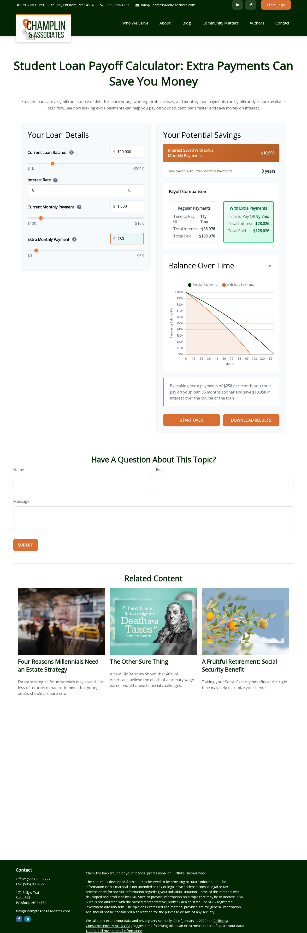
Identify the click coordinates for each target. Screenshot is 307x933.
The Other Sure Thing (139, 661)
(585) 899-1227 (117, 5)
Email (160, 469)
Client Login (276, 5)
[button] (135, 23)
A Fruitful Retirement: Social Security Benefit (239, 665)
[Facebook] (250, 5)
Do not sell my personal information (114, 930)
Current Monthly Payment (54, 207)
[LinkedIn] (237, 5)
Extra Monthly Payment (51, 239)
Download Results (251, 420)
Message (21, 501)
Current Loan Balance (50, 152)
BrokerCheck (196, 873)
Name (18, 469)
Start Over (191, 420)
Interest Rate (42, 179)
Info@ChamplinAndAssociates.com (168, 5)
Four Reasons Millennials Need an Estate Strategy (58, 665)
